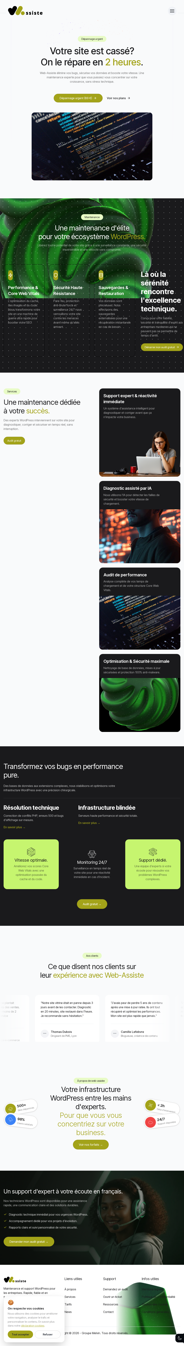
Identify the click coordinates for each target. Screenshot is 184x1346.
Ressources (110, 1304)
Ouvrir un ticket (112, 1297)
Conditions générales (155, 1312)
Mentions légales (152, 1289)
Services (70, 1297)
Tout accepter (20, 1334)
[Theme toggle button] (179, 1338)
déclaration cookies (32, 1325)
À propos (70, 1289)
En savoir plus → (15, 827)
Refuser (48, 1334)
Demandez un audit (115, 1289)
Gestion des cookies (155, 1304)
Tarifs (68, 1304)
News (68, 1312)
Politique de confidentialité (158, 1297)
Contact (108, 1312)
